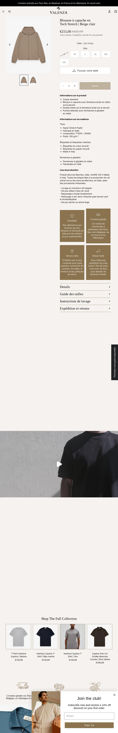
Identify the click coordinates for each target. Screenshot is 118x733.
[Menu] (3, 11)
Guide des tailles (71, 294)
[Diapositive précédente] (9, 45)
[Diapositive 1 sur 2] (24, 80)
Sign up (89, 725)
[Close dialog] (114, 695)
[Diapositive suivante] (48, 45)
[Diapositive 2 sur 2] (33, 80)
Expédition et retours (74, 308)
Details (65, 287)
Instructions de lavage (75, 301)
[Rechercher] (9, 11)
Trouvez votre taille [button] (87, 70)
